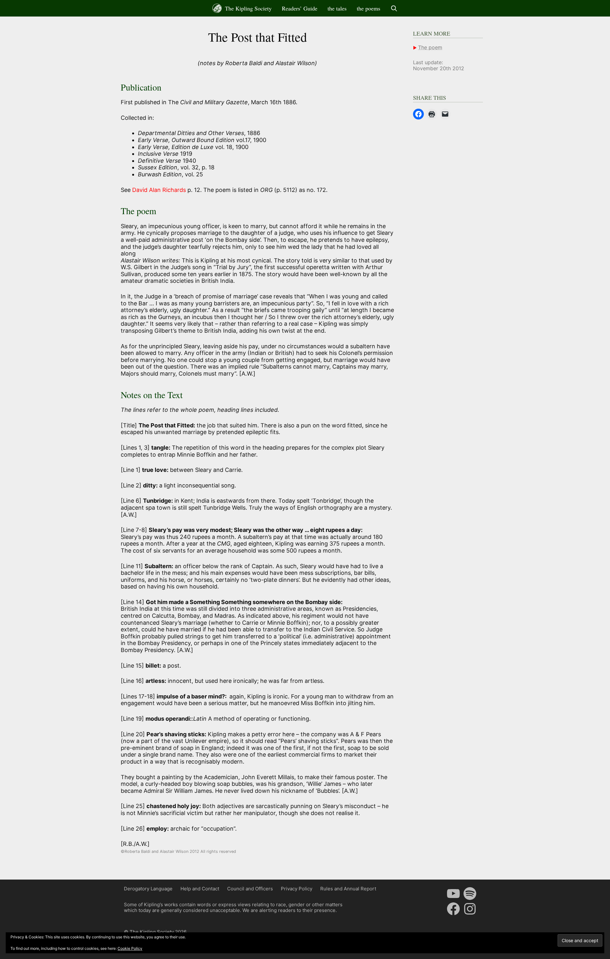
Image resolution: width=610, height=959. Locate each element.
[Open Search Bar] (394, 8)
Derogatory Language (148, 889)
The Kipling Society (247, 8)
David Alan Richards (159, 190)
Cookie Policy (130, 948)
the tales (337, 8)
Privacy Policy (296, 889)
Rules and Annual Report (348, 889)
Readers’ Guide (299, 8)
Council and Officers (250, 889)
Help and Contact (199, 889)
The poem (430, 47)
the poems (368, 8)
